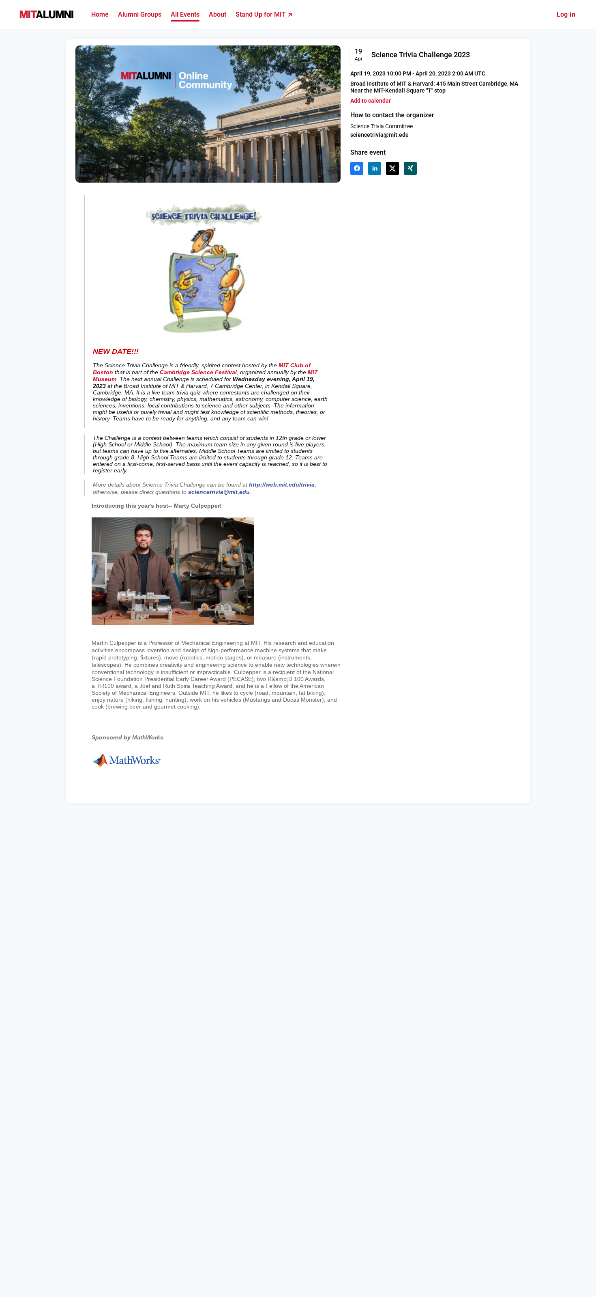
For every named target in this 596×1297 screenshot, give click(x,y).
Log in (566, 14)
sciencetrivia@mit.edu (219, 492)
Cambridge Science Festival (198, 372)
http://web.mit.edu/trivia (282, 484)
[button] (370, 100)
